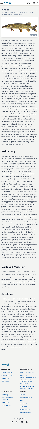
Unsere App (23, 403)
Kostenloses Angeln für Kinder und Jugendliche (27, 387)
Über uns (22, 395)
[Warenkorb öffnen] (34, 3)
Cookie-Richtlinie (25, 409)
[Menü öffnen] (1, 2)
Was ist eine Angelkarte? (27, 372)
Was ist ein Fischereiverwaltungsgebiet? (28, 376)
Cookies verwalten (25, 412)
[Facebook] (12, 422)
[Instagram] (17, 422)
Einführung (4, 395)
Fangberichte (5, 378)
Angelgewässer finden (7, 375)
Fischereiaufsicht (6, 405)
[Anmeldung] (37, 3)
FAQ (21, 400)
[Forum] (26, 422)
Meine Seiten (5, 381)
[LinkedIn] (22, 422)
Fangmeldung (5, 402)
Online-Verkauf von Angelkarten (7, 398)
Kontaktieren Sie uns (26, 397)
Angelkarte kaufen (6, 372)
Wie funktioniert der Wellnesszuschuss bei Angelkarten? (26, 381)
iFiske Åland (23, 406)
